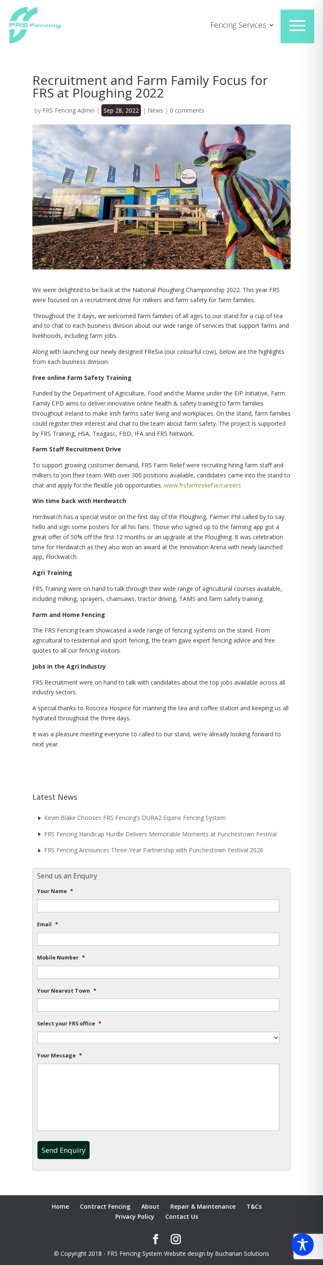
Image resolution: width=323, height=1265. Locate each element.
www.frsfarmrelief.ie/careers (202, 485)
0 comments (187, 110)
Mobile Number (61, 957)
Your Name (55, 891)
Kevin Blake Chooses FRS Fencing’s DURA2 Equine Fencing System (135, 818)
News (155, 110)
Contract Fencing (105, 1206)
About (150, 1206)
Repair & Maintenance (203, 1206)
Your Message (59, 1055)
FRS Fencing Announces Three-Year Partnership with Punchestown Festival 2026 (153, 850)
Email (47, 924)
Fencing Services (238, 26)
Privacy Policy (134, 1216)
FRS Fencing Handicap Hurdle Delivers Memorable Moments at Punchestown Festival (160, 834)
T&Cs (254, 1206)
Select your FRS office (69, 1023)
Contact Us (181, 1216)
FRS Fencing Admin (68, 110)
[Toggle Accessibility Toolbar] (303, 1245)
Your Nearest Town (66, 991)
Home (60, 1206)
